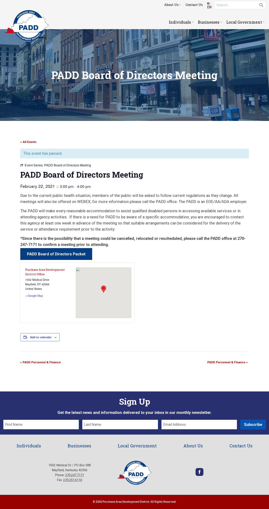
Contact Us (194, 5)
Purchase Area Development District (27, 25)
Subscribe (253, 424)
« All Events (28, 142)
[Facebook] (199, 475)
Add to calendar (40, 337)
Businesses (208, 22)
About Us (171, 5)
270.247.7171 (74, 475)
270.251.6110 (72, 480)
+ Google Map (34, 296)
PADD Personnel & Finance (40, 362)
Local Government (244, 22)
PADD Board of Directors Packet (56, 254)
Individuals (180, 22)
